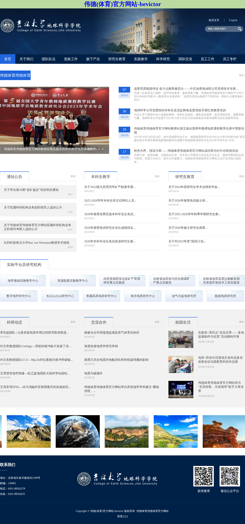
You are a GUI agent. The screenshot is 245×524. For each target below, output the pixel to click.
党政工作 (71, 59)
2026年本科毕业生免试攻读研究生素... (110, 241)
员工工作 (207, 59)
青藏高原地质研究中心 (101, 296)
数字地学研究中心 (19, 296)
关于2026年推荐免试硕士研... (187, 200)
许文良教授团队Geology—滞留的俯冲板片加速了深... (35, 346)
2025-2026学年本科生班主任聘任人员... (110, 200)
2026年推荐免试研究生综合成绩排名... (110, 227)
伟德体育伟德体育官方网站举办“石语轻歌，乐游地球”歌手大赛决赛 (221, 386)
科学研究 (163, 59)
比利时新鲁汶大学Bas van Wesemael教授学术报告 (36, 242)
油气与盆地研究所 (184, 296)
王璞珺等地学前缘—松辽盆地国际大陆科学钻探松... (35, 373)
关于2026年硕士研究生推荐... (187, 227)
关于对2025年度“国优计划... (187, 241)
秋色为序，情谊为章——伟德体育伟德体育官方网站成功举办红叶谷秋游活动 (186, 150)
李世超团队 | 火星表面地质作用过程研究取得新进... (34, 332)
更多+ (242, 75)
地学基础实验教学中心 (23, 280)
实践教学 (141, 59)
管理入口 (122, 516)
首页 (7, 59)
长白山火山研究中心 (60, 296)
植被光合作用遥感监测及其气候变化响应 (111, 332)
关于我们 (26, 59)
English (233, 20)
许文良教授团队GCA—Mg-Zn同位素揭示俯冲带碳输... (36, 359)
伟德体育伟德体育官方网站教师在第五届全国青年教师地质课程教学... (51, 149)
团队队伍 (49, 59)
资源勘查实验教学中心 (72, 280)
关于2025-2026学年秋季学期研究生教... (194, 214)
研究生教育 (117, 59)
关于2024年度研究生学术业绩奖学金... (194, 187)
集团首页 (214, 20)
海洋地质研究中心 (143, 296)
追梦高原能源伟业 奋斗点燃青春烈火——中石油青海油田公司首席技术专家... (186, 88)
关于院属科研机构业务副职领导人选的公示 (33, 207)
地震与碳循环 (93, 373)
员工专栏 (230, 59)
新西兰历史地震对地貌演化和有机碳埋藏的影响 (116, 359)
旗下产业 (93, 59)
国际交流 (185, 59)
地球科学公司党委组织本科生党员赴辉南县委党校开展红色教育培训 (180, 110)
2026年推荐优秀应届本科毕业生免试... (110, 214)
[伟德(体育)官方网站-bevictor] (40, 32)
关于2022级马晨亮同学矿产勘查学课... (110, 187)
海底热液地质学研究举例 (101, 346)
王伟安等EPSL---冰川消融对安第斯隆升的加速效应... (35, 387)
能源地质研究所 (225, 296)
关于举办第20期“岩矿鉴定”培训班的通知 (31, 189)
